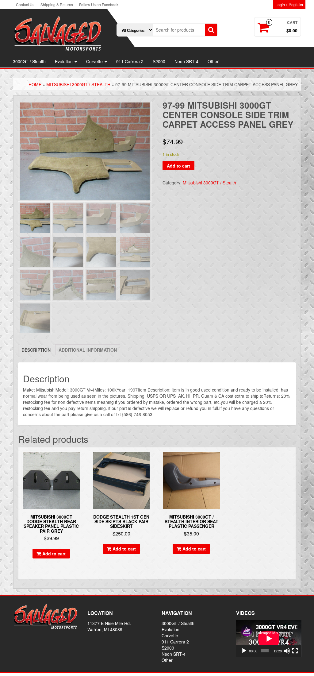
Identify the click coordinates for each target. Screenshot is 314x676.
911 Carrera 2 (130, 61)
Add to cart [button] (54, 553)
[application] (268, 638)
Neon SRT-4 (186, 61)
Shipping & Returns (56, 4)
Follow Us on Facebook (98, 4)
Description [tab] (36, 350)
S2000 (159, 61)
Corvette (95, 61)
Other (213, 61)
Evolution (64, 61)
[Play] (244, 651)
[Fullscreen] (295, 651)
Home (35, 84)
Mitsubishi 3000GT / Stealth (78, 84)
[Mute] (287, 651)
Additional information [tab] (88, 350)
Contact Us (25, 4)
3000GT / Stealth (29, 61)
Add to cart (178, 166)
